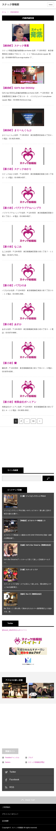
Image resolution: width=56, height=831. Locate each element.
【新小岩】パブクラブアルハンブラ (21, 208)
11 (33, 421)
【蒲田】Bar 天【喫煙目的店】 (30, 594)
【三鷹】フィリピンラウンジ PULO (32, 496)
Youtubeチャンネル (12, 757)
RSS (12, 787)
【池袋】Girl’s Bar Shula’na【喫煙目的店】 (35, 545)
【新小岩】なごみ (12, 246)
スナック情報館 (17, 828)
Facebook (14, 779)
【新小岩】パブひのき (14, 285)
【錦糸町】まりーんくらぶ (16, 130)
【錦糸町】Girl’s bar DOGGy (18, 88)
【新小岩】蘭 (9, 363)
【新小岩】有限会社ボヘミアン (19, 402)
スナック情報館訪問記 (36, 762)
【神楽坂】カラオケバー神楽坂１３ (32, 521)
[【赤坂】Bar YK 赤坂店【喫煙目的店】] (41, 690)
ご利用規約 (6, 807)
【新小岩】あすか (12, 324)
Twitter (13, 772)
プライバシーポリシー (10, 814)
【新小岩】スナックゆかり (16, 169)
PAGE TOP (30, 800)
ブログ (30, 757)
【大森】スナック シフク (28, 570)
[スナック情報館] (10, 4)
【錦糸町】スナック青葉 (15, 45)
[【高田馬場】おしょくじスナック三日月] (14, 690)
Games (7, 762)
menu (50, 4)
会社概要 (5, 821)
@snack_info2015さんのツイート (14, 630)
